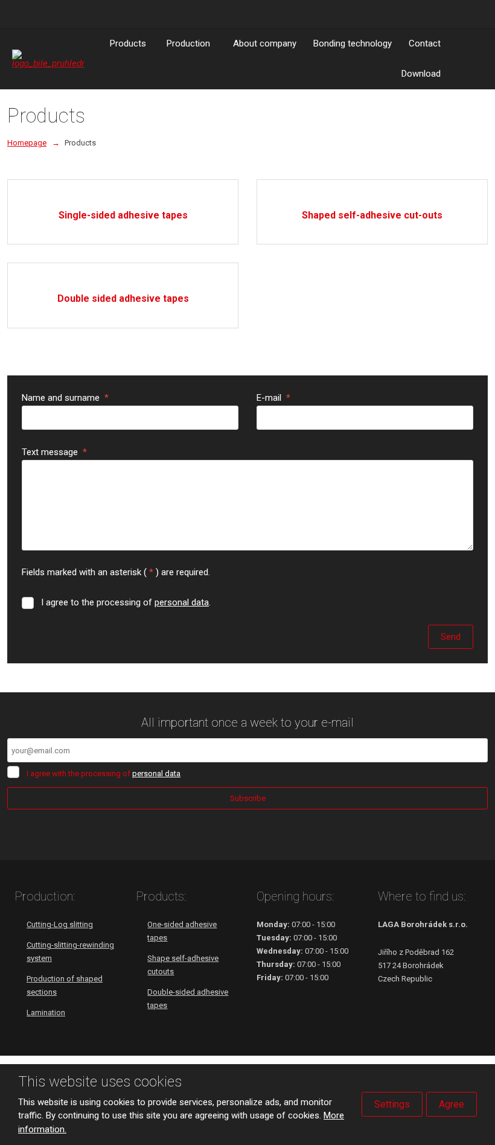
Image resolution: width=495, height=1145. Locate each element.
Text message (54, 452)
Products (128, 43)
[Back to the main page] (48, 58)
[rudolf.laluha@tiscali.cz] (30, 13)
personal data (182, 602)
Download (421, 73)
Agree (451, 1104)
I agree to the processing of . (126, 602)
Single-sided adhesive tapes (123, 215)
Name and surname (65, 397)
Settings (392, 1104)
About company (264, 43)
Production (188, 43)
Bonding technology (352, 43)
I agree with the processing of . (104, 773)
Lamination (46, 1012)
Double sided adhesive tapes (123, 298)
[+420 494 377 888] (17, 13)
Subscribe (248, 798)
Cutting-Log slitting (60, 924)
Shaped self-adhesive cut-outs (372, 215)
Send (451, 636)
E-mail (273, 397)
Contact (425, 43)
